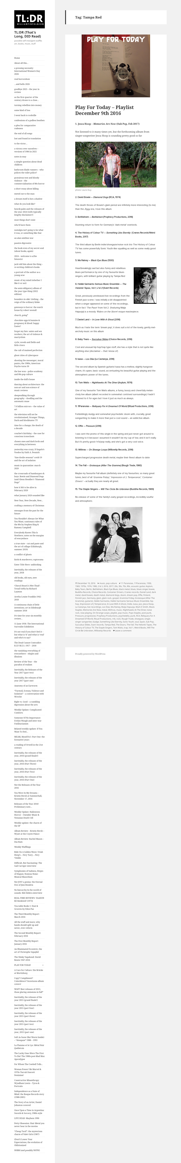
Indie (129, 604)
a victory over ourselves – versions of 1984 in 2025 (26, 150)
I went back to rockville (25, 115)
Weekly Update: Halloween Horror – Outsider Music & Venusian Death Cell (27, 815)
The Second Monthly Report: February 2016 (27, 934)
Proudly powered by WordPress (90, 654)
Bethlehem (98, 589)
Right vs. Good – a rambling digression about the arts (27, 703)
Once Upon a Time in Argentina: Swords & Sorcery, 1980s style (29, 1112)
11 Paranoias (127, 583)
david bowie (87, 595)
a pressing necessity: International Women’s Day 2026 (27, 71)
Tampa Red (110, 624)
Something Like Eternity (111, 621)
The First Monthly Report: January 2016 (26, 942)
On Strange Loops (101, 612)
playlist (114, 612)
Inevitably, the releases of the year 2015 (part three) (28, 1014)
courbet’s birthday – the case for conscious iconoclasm (29, 435)
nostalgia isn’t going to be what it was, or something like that (28, 231)
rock (118, 618)
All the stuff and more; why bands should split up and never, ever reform (27, 925)
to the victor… (20, 143)
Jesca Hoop (148, 604)
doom (123, 595)
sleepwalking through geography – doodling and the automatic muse (28, 398)
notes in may (20, 156)
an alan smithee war (23, 238)
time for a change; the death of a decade (28, 427)
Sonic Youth (128, 621)
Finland (146, 595)
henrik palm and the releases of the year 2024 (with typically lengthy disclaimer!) (29, 212)
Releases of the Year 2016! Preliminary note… (26, 805)
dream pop (132, 595)
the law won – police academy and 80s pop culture (28, 373)
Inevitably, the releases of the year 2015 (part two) (28, 1022)
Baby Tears (80, 589)
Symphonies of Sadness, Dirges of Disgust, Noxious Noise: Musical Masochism (28, 874)
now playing (86, 612)
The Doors (121, 624)
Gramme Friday (127, 598)
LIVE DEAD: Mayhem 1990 (26, 1118)
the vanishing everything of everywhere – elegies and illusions (27, 653)
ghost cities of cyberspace (26, 355)
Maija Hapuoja (128, 607)
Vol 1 (131, 627)
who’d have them (22, 225)
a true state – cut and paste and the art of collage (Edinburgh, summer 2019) (29, 546)
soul (137, 621)
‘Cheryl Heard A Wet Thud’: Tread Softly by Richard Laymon (27, 588)
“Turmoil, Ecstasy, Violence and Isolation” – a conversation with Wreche (29, 693)
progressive (90, 615)
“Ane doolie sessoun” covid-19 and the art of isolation (28, 459)
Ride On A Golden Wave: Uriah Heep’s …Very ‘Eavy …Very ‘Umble (28, 855)
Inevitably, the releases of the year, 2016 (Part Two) (28, 770)
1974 (89, 586)
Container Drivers (115, 592)
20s (116, 586)
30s (120, 586)
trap (126, 627)
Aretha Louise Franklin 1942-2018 (27, 598)
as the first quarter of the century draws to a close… (26, 99)
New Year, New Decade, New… (28, 500)
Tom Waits (118, 627)
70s (124, 586)
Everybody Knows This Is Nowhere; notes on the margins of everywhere (29, 535)
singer (147, 618)
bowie (151, 589)
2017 (111, 586)
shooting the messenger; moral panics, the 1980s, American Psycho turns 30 (28, 363)
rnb (113, 618)
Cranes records (131, 592)
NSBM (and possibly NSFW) (27, 1150)
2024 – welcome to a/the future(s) (25, 257)
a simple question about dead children (28, 163)
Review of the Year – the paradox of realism (25, 663)
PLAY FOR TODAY (22, 965)
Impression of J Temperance (93, 604)
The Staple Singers (103, 627)
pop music (123, 612)
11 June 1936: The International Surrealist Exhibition (29, 625)
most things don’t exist (24, 220)
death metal (99, 595)
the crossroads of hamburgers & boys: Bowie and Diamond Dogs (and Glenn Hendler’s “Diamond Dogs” (29, 478)
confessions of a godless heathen (29, 120)
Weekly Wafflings (22, 847)
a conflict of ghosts (23, 554)
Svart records (97, 624)
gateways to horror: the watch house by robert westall (28, 309)
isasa (135, 604)
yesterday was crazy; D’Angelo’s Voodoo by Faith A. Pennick (29, 451)
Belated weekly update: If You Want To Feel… (28, 730)
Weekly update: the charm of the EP (28, 824)
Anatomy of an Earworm (25, 685)
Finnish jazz (80, 598)
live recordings (94, 607)
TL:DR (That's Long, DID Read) (27, 34)
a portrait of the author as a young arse (27, 274)
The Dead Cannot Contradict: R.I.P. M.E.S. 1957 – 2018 (27, 644)
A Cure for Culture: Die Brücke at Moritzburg (28, 971)
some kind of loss (22, 110)
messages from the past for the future (28, 512)
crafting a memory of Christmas (29, 505)
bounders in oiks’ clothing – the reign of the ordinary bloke (28, 301)
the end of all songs (23, 133)
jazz (140, 604)
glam (98, 598)
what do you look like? (24, 204)
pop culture (111, 583)
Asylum (149, 586)
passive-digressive (22, 243)
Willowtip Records (102, 630)
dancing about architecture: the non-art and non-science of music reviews (29, 387)
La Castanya (80, 607)
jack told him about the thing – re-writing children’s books (28, 265)
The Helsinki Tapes (143, 624)
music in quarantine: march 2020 (27, 467)
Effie (140, 595)
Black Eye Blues (111, 589)
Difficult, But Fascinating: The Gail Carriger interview (28, 864)
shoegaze (139, 618)
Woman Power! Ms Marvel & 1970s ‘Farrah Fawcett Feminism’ (27, 1072)
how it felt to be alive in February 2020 (25, 489)
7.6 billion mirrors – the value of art (29, 408)
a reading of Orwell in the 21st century (28, 746)
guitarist (89, 601)
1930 (149, 583)
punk (132, 615)
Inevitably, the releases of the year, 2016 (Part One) (28, 778)
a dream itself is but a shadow (28, 198)
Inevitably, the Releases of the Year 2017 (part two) (28, 671)
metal (104, 610)
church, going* (21, 315)
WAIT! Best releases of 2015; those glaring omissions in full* (28, 990)
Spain (142, 621)
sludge (96, 621)
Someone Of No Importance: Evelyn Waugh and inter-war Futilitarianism (27, 720)
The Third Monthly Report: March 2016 (27, 915)
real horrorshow (22, 79)
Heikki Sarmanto (101, 601)
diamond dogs (112, 595)
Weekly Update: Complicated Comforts (27, 711)
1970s (83, 586)
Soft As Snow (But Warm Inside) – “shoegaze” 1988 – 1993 (29, 1039)
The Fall (130, 624)
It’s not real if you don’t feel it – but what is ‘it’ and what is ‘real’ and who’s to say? (29, 634)
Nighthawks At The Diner (134, 610)
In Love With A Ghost (116, 604)
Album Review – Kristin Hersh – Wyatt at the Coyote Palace (29, 832)
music (102, 583)
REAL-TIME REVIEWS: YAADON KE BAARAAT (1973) (29, 899)
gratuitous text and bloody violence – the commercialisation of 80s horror (29, 180)
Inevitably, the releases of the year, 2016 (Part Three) (28, 762)
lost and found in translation (27, 138)
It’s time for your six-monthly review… (28, 617)
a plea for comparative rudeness (25, 127)
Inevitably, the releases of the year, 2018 (28, 571)
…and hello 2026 (22, 84)
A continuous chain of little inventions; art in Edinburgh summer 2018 (27, 607)
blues (133, 589)
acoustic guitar (138, 586)
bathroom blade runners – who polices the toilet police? (29, 171)
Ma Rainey (115, 607)
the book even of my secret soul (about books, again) (29, 249)
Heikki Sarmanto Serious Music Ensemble (129, 601)
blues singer (142, 589)
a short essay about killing (26, 188)
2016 (106, 586)
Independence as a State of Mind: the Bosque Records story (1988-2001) (29, 1094)
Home (17, 58)
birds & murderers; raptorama (28, 559)
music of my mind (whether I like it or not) (28, 282)
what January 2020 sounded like (29, 495)
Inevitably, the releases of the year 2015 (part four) (28, 1006)
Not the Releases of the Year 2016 (27, 786)
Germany (91, 598)
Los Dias (106, 607)
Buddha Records (83, 592)
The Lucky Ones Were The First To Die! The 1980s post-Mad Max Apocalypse (29, 1056)
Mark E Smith (142, 607)
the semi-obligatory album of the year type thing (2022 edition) (27, 291)
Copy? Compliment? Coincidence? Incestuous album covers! (29, 981)
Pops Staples (135, 612)
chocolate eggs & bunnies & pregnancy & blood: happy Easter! (27, 323)
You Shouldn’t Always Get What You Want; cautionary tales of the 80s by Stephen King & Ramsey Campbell (29, 523)
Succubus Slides (100, 339)
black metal (124, 589)
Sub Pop (150, 621)
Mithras (111, 610)
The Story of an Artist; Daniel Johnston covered (28, 1104)
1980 (94, 586)
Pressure (79, 615)
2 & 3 (100, 586)
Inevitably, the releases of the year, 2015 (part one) (28, 1031)
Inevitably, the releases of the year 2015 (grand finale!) (28, 998)
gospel (115, 598)
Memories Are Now (92, 610)
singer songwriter (83, 621)
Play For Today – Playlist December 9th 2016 (104, 110)
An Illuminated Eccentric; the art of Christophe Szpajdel (28, 950)
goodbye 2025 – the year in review (26, 90)
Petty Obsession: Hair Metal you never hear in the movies (29, 1125)
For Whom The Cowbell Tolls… (28, 1064)
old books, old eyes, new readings (25, 579)
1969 (77, 586)
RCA (138, 615)
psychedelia (123, 615)
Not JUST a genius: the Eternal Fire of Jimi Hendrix (28, 883)
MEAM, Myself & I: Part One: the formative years (29, 738)
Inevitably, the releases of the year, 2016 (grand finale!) (28, 754)
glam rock (106, 598)
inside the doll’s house (24, 379)
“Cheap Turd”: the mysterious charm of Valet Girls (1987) (28, 1133)
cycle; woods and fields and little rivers (27, 344)
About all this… (21, 63)
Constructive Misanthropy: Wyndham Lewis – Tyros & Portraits (26, 1083)
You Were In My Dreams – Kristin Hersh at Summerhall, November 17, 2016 (28, 796)
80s (128, 586)
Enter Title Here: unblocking (27, 564)
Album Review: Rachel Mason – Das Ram (29, 840)
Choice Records (99, 592)
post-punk (146, 612)
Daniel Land (145, 592)
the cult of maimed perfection (28, 350)
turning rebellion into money (28, 105)
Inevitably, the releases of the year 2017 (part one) (28, 679)
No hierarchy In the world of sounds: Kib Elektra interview (28, 891)
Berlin (89, 589)
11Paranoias (140, 583)
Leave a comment (123, 630)
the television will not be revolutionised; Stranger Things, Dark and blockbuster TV (29, 417)
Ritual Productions (102, 618)
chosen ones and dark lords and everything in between (29, 443)
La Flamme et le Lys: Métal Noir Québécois (29, 1047)
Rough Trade (128, 618)
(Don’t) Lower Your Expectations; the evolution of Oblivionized (28, 1142)
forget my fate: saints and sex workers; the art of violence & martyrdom (28, 334)
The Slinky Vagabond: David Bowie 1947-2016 (27, 958)
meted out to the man (24, 193)
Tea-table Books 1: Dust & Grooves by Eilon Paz (26, 907)
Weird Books (140, 627)
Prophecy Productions (107, 615)
